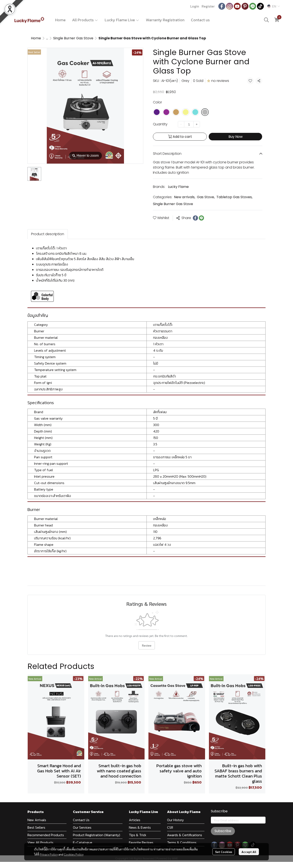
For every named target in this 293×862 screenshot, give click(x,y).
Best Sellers (36, 827)
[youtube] (237, 6)
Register (208, 6)
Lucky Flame (178, 186)
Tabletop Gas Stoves (234, 197)
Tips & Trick (137, 834)
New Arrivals (36, 819)
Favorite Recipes (141, 842)
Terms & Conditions (181, 842)
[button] (273, 6)
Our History (175, 819)
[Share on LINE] (201, 218)
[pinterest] (245, 6)
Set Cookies (223, 852)
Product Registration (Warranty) (96, 834)
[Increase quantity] (197, 124)
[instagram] (229, 6)
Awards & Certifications (184, 834)
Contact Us (81, 819)
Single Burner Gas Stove (73, 38)
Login (194, 6)
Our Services (82, 827)
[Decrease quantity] (181, 124)
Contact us (200, 20)
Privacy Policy (49, 854)
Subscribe (222, 830)
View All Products (40, 842)
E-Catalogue (82, 842)
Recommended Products (45, 834)
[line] (252, 6)
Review (146, 645)
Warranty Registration (165, 20)
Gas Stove (206, 197)
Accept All (249, 852)
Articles (134, 819)
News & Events (140, 827)
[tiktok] (260, 6)
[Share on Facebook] (195, 218)
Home (60, 20)
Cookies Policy (73, 854)
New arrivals (184, 197)
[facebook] (221, 6)
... (47, 38)
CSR (170, 827)
